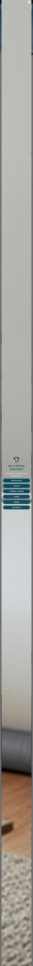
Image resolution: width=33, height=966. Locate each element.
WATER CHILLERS (16, 480)
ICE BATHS (16, 486)
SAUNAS (16, 497)
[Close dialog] (29, 2)
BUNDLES (16, 502)
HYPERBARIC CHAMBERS (16, 491)
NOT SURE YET (16, 507)
